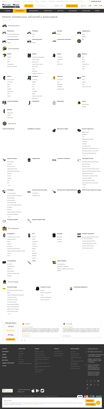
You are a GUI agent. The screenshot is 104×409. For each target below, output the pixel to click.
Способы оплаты (58, 351)
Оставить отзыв (10, 339)
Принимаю (90, 400)
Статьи (4, 365)
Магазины (5, 351)
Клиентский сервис (75, 368)
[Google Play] (37, 390)
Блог (19, 357)
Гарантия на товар (75, 353)
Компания (21, 348)
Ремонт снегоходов (39, 369)
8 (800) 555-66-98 (96, 1)
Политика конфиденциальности (46, 396)
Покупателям (75, 348)
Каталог (4, 348)
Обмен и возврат (75, 355)
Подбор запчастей (8, 363)
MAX (87, 388)
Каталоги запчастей (75, 366)
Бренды (4, 357)
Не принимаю (90, 404)
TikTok (94, 384)
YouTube (94, 381)
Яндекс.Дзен (90, 384)
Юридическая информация (25, 363)
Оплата (56, 348)
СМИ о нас (20, 359)
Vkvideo (98, 381)
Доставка (5, 360)
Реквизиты (21, 361)
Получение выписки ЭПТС (77, 361)
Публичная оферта (29, 396)
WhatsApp (87, 384)
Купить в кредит (58, 355)
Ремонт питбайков (39, 353)
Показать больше (26, 333)
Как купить (73, 351)
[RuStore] (42, 390)
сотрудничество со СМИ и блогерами (94, 360)
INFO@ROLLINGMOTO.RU (95, 351)
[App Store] (33, 390)
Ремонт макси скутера (40, 355)
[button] (7, 330)
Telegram (90, 381)
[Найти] (62, 5)
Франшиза (21, 353)
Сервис (37, 348)
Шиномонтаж (38, 371)
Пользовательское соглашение (12, 396)
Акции (4, 354)
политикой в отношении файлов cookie (32, 404)
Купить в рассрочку (59, 353)
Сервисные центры (39, 351)
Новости (20, 355)
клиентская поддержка (96, 355)
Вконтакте (87, 381)
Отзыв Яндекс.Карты (26, 335)
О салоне (20, 351)
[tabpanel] (40, 329)
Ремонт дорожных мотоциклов (42, 357)
